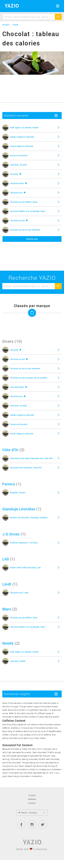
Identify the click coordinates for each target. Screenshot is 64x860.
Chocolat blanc (17, 183)
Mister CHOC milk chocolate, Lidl (25, 567)
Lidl (5, 558)
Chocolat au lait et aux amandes (25, 230)
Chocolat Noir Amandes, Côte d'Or (26, 467)
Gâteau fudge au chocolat (22, 137)
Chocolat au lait (17, 220)
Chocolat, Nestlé (17, 661)
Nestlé (8, 643)
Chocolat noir (16, 192)
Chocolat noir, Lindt (19, 592)
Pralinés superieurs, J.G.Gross (24, 542)
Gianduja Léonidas (18, 508)
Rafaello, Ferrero (17, 492)
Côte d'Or (10, 449)
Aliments (32, 799)
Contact (32, 803)
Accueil (32, 795)
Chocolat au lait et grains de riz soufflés (28, 377)
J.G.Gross (10, 534)
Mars (6, 609)
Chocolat (14, 174)
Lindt (6, 584)
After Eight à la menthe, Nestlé (24, 127)
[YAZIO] (10, 6)
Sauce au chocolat (18, 155)
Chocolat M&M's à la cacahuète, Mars (27, 211)
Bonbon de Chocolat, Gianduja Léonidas (29, 517)
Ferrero (8, 484)
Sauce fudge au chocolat (21, 146)
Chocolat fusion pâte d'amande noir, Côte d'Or (31, 458)
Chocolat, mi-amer (18, 164)
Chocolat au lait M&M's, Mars (24, 202)
